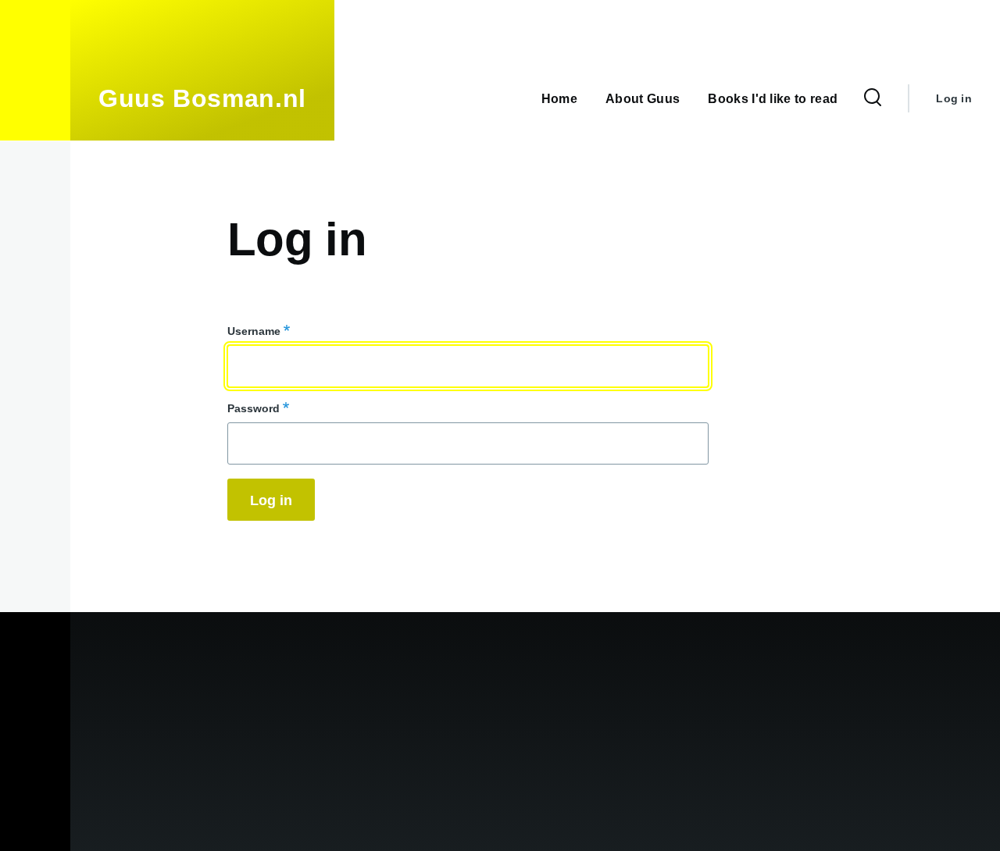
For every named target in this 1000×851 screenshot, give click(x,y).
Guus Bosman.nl (202, 98)
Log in (954, 98)
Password (253, 408)
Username (253, 331)
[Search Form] (873, 98)
